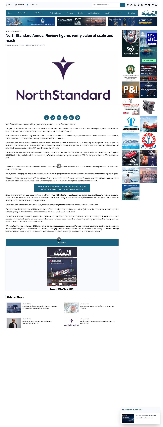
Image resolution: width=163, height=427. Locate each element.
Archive (107, 13)
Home (10, 13)
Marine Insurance (14, 31)
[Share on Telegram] (77, 117)
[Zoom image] (59, 166)
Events (80, 13)
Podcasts (70, 13)
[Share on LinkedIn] (71, 117)
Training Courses (55, 13)
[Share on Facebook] (46, 117)
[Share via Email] (59, 117)
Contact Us (131, 13)
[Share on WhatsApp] (65, 117)
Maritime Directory (94, 13)
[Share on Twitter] (52, 117)
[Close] (157, 410)
